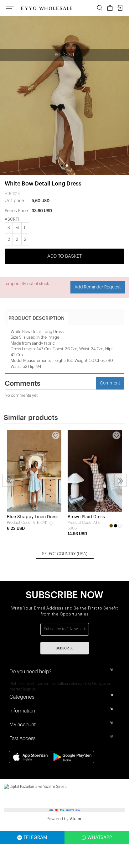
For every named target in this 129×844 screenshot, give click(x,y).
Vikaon (76, 819)
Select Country (64, 554)
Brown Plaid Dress (86, 517)
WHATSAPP (99, 837)
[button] (62, 165)
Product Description (36, 318)
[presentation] (8, 480)
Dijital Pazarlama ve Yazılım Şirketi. (38, 786)
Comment (110, 383)
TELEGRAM (35, 837)
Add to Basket (64, 256)
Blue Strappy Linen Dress (33, 517)
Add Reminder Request (98, 287)
